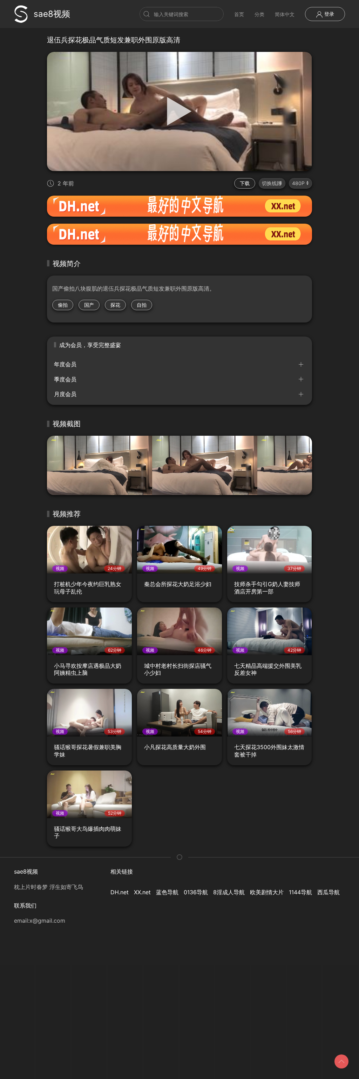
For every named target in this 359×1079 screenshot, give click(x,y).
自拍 (142, 305)
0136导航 (196, 892)
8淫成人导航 (229, 892)
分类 (259, 14)
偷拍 (63, 305)
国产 (89, 305)
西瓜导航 (328, 892)
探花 (115, 305)
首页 (239, 14)
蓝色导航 (167, 892)
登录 (328, 14)
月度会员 (65, 394)
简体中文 (284, 14)
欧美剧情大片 (267, 892)
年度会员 (65, 364)
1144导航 (300, 892)
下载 (245, 183)
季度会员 (65, 379)
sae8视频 (52, 14)
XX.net (142, 892)
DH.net (119, 892)
